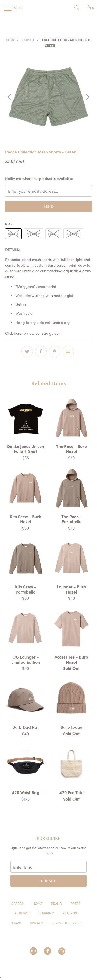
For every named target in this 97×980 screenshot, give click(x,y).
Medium (33, 233)
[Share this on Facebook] (41, 351)
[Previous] (10, 97)
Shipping (46, 913)
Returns (70, 913)
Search (17, 903)
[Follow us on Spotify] (63, 952)
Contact (22, 913)
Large (53, 233)
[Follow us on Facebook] (49, 952)
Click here (13, 333)
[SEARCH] (78, 7)
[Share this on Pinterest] (54, 351)
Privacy (36, 922)
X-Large (73, 233)
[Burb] (48, 8)
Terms (15, 922)
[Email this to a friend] (68, 351)
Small (13, 233)
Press (76, 903)
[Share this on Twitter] (27, 351)
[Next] (87, 97)
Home (37, 903)
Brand (56, 903)
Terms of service (66, 922)
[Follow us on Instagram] (34, 952)
